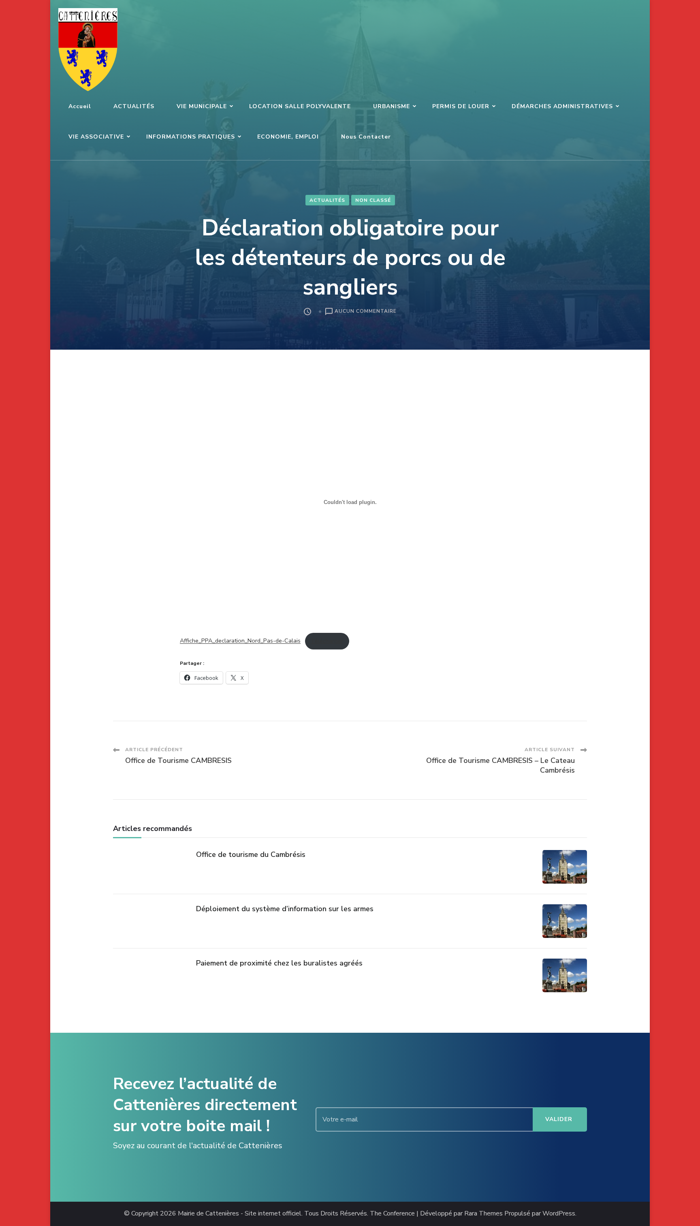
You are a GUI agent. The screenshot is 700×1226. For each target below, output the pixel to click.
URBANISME (391, 106)
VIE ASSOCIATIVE (96, 137)
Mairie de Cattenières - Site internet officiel (239, 1213)
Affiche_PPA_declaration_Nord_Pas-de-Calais (240, 641)
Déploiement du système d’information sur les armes (284, 909)
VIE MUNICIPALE (202, 106)
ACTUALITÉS (133, 106)
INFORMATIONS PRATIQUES (190, 137)
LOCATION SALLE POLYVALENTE (300, 106)
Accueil (79, 106)
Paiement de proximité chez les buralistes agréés (279, 963)
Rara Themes (483, 1213)
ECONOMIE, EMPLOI (288, 137)
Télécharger (327, 641)
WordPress (558, 1213)
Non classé (373, 200)
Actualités (327, 200)
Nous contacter (366, 137)
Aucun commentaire (366, 312)
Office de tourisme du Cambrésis (250, 854)
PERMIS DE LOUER (460, 106)
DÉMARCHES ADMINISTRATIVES (562, 106)
